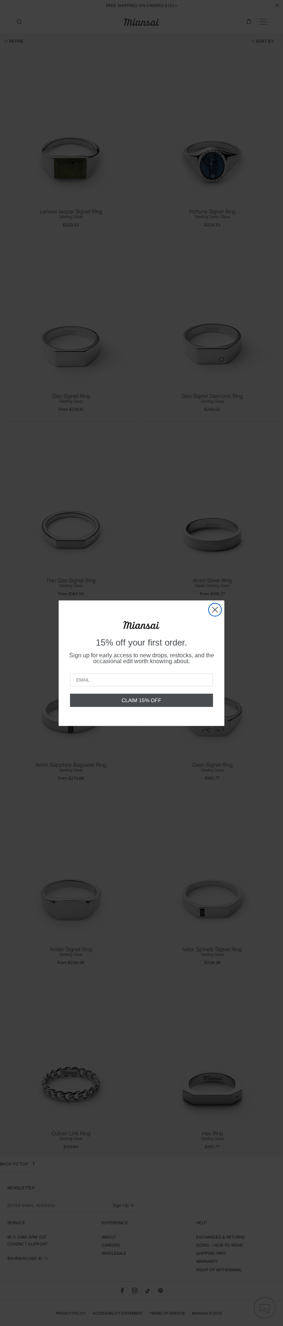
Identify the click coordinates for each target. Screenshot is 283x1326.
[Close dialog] (215, 609)
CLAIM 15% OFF (141, 700)
